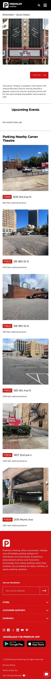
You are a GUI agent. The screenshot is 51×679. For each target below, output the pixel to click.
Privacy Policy (9, 665)
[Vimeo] (27, 630)
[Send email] (44, 591)
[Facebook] (8, 630)
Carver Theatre (23, 14)
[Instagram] (4, 630)
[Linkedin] (17, 630)
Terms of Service (10, 670)
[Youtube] (22, 630)
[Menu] (45, 5)
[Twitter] (13, 630)
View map (37, 75)
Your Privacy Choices (12, 675)
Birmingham (8, 14)
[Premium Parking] (6, 543)
